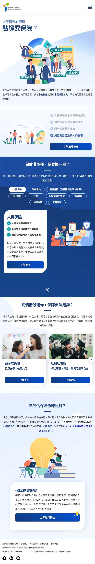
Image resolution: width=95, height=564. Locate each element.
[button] (91, 360)
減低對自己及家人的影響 (68, 135)
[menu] (90, 7)
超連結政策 (44, 544)
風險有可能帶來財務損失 (68, 122)
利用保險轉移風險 (64, 128)
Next (47, 131)
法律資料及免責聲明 (10, 544)
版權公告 (24, 544)
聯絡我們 (54, 544)
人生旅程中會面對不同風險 (69, 115)
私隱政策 (33, 544)
